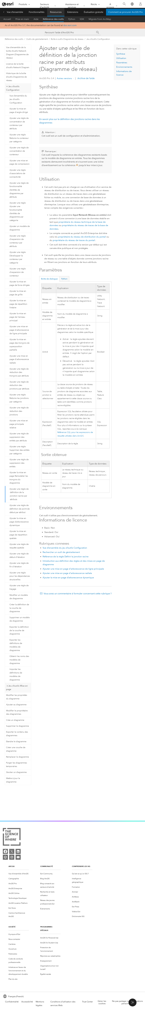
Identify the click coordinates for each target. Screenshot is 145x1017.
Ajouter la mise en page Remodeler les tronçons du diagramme (18, 477)
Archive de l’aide (86, 78)
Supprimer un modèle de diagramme (19, 619)
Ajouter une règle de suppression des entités (19, 463)
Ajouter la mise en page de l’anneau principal (17, 317)
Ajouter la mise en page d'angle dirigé (18, 110)
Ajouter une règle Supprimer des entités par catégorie (19, 450)
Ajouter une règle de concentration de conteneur (19, 151)
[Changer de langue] (132, 4)
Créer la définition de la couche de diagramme (19, 608)
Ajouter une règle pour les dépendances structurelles (19, 576)
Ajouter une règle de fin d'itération (19, 565)
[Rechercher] (124, 4)
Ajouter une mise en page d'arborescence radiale (19, 359)
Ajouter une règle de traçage (19, 587)
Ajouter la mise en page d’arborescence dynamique (19, 522)
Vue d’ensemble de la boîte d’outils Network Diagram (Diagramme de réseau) (17, 52)
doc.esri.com (70, 25)
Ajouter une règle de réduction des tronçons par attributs (19, 372)
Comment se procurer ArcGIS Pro (125, 12)
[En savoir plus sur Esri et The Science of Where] (12, 837)
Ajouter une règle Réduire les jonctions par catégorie (19, 398)
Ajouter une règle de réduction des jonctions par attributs (19, 385)
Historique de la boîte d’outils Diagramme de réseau (16, 77)
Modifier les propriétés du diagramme (16, 697)
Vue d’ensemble (15, 12)
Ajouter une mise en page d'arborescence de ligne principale (19, 330)
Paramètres (121, 62)
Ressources (56, 12)
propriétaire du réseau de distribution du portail (82, 237)
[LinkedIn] (18, 851)
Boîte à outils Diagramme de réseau (67, 39)
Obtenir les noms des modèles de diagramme (19, 660)
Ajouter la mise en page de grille (17, 293)
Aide (36, 19)
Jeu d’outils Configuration (98, 39)
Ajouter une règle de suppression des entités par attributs (19, 437)
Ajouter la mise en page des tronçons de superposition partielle (19, 344)
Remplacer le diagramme (17, 757)
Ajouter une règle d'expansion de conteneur (17, 272)
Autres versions (64, 78)
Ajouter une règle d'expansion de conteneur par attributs (17, 241)
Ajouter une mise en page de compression (19, 162)
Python (71, 19)
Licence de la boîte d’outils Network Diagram (17, 66)
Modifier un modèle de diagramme (18, 597)
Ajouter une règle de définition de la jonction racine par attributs (19, 494)
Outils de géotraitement (37, 39)
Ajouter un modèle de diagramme (19, 228)
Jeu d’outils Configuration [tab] (13, 88)
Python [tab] (64, 279)
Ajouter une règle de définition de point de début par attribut (19, 509)
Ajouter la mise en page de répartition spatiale (18, 535)
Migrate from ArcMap (100, 19)
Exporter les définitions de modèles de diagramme (15, 645)
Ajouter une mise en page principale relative (18, 424)
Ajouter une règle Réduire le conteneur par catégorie (19, 138)
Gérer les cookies (102, 1002)
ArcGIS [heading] (11, 866)
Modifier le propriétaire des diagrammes (17, 712)
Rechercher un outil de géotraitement (61, 552)
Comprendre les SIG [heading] (81, 866)
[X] (11, 851)
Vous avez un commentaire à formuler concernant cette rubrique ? (77, 593)
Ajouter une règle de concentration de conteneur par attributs (19, 123)
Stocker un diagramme (16, 772)
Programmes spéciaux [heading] (46, 928)
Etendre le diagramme (16, 741)
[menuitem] (18, 873)
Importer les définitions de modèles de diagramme (15, 674)
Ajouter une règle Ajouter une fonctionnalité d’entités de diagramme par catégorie (17, 212)
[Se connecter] (140, 4)
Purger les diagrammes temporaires (16, 765)
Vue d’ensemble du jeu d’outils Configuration (18, 99)
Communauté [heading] (46, 866)
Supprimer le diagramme (17, 726)
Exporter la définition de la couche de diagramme (19, 630)
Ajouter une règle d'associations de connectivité (17, 173)
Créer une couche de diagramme (15, 749)
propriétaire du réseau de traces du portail (74, 240)
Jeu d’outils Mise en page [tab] (17, 688)
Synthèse (120, 54)
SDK (82, 19)
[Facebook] (5, 851)
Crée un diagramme (15, 720)
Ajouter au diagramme (16, 704)
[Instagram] (11, 857)
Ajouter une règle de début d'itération (19, 555)
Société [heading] (11, 927)
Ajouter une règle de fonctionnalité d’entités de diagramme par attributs (19, 190)
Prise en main (22, 19)
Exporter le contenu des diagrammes (17, 734)
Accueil (7, 19)
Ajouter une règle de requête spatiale (19, 546)
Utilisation (121, 58)
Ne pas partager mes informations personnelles (127, 1002)
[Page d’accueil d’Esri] (8, 4)
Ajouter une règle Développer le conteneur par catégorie (17, 257)
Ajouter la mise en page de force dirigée (19, 283)
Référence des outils (53, 19)
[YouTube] (18, 857)
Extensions (72, 12)
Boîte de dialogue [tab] (49, 279)
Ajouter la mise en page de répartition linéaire (18, 304)
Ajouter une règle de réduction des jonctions (19, 411)
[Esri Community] (5, 857)
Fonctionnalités (36, 12)
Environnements (124, 67)
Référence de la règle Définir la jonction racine (66, 556)
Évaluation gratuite (93, 12)
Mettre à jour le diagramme (13, 780)
